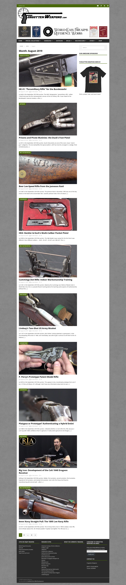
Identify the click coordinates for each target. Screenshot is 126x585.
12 (41, 282)
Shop (100, 41)
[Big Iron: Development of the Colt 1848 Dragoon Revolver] (48, 451)
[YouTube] (97, 5)
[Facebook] (101, 5)
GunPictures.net (45, 555)
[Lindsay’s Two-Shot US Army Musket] (48, 309)
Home (20, 41)
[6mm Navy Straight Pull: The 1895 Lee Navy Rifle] (48, 503)
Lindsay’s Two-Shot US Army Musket (37, 328)
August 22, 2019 (24, 524)
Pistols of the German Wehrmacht (50, 569)
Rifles (68, 41)
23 (41, 189)
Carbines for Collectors (47, 551)
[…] (41, 98)
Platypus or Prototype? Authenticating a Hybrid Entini (46, 423)
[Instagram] (107, 5)
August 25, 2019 (24, 379)
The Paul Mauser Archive (47, 571)
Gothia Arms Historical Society (49, 553)
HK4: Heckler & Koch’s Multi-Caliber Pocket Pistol (43, 233)
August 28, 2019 (24, 235)
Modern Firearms (45, 564)
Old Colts (43, 567)
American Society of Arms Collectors (50, 546)
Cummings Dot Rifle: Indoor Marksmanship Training (45, 279)
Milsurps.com (44, 562)
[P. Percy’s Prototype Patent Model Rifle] (48, 358)
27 (41, 140)
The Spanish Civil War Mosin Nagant (50, 573)
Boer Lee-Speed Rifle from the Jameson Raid (41, 186)
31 (41, 426)
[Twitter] (104, 5)
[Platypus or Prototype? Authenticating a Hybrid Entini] (48, 405)
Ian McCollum (34, 91)
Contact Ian (21, 5)
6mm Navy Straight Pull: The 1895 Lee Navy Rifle (44, 521)
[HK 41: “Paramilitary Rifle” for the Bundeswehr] (48, 70)
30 (41, 91)
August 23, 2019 (24, 475)
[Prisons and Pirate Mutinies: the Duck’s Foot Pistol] (48, 119)
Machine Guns (80, 41)
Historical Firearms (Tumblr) (26, 549)
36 (41, 524)
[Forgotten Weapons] (42, 23)
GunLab (21, 548)
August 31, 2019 (24, 91)
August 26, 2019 (24, 331)
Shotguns (59, 41)
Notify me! (91, 554)
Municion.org (44, 565)
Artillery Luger (45, 548)
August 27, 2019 (24, 282)
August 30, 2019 (24, 140)
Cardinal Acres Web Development (36, 581)
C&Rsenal (43, 549)
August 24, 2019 (24, 426)
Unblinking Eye (45, 574)
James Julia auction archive (48, 556)
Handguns (47, 41)
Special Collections (32, 41)
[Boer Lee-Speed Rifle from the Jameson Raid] (48, 167)
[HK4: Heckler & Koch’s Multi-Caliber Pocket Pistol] (48, 214)
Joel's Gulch (22, 551)
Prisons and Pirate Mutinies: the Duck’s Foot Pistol (44, 137)
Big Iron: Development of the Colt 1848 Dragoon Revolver (43, 471)
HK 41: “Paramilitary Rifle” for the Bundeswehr (43, 89)
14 (41, 235)
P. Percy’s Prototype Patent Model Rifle (38, 376)
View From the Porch (24, 553)
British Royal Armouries (25, 546)
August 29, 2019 (24, 189)
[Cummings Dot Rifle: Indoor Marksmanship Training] (48, 261)
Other (92, 41)
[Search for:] (93, 47)
